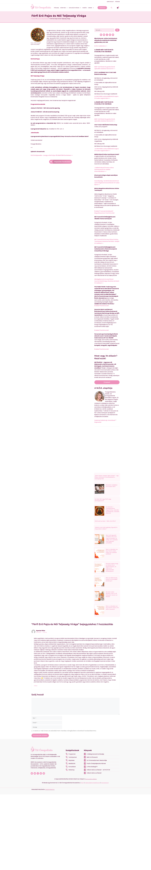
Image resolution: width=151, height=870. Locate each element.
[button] (60, 162)
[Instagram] (107, 35)
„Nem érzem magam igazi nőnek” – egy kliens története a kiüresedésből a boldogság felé (107, 477)
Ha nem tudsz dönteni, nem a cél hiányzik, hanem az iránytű (111, 594)
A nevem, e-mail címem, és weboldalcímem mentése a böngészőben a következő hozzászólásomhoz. (64, 731)
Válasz (35, 685)
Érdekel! (107, 382)
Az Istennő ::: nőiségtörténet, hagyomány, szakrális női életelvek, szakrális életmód (112, 510)
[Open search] (111, 8)
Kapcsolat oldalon (91, 779)
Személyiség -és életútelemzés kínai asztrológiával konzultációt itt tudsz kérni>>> (106, 183)
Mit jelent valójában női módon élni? (111, 485)
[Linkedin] (113, 35)
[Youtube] (104, 35)
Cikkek (90, 8)
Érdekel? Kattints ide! (101, 306)
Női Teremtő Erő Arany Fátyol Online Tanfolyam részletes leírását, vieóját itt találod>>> (106, 241)
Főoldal (56, 8)
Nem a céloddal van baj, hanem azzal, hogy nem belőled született (112, 552)
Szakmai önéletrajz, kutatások (104, 420)
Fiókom (117, 1)
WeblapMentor (50, 789)
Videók (84, 8)
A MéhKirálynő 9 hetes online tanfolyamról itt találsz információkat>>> (104, 169)
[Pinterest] (110, 35)
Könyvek (63, 8)
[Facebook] (101, 35)
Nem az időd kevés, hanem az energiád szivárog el (111, 579)
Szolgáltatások (74, 8)
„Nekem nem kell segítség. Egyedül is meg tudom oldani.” (106, 528)
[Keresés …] (104, 30)
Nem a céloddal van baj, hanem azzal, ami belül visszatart (112, 607)
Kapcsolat (110, 1)
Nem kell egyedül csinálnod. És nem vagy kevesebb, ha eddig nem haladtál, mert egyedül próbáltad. (112, 539)
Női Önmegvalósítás (42, 18)
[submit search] (117, 30)
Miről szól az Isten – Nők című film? (105, 521)
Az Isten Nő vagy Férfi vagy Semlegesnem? (103, 499)
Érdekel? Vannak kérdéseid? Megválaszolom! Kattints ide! (104, 212)
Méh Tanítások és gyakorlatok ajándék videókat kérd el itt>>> (104, 68)
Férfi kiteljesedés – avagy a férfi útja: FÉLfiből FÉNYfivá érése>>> (52, 155)
